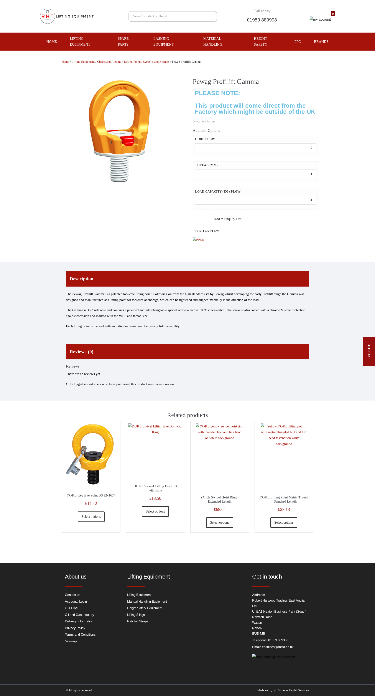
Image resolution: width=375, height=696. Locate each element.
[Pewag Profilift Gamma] (119, 131)
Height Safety (260, 41)
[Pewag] (198, 239)
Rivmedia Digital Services (293, 690)
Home (51, 41)
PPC (297, 41)
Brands (321, 41)
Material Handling (212, 41)
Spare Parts (123, 41)
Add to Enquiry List (227, 219)
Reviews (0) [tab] (81, 351)
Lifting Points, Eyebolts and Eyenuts (146, 61)
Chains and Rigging (109, 61)
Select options (91, 516)
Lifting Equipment (80, 41)
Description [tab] (81, 278)
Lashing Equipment (163, 41)
